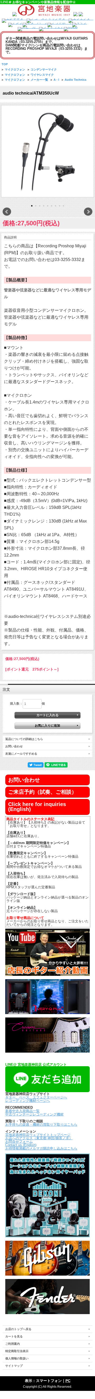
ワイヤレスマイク (42, 74)
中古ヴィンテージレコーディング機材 (34, 1114)
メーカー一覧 (39, 79)
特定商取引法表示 (16, 1351)
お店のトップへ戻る (18, 1329)
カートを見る (14, 1336)
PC (67, 1381)
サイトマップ (14, 1365)
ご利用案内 (12, 1343)
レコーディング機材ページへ (27, 1101)
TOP (5, 64)
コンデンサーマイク (44, 69)
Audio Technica (75, 79)
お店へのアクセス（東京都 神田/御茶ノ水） (39, 1138)
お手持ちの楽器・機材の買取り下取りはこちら (41, 1124)
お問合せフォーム (19, 1142)
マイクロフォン (15, 69)
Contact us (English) (20, 1145)
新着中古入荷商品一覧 (22, 1111)
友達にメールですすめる (21, 753)
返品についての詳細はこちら (24, 739)
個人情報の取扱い (16, 1358)
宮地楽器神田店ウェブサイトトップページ (37, 1135)
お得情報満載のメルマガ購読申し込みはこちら (41, 1148)
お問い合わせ (14, 746)
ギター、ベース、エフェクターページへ (36, 1097)
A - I (56, 79)
